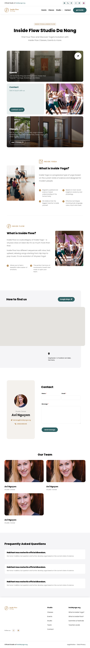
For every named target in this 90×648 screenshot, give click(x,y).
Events (43, 10)
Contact (68, 10)
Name (44, 393)
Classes (51, 10)
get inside (79, 10)
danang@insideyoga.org (22, 420)
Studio (58, 10)
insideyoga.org (20, 3)
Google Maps (65, 299)
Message (45, 404)
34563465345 (22, 424)
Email (64, 393)
